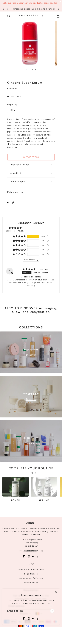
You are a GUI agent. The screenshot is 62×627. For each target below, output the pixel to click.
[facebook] (24, 618)
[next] (59, 8)
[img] (30, 269)
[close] (56, 592)
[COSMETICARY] (31, 16)
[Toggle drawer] (3, 16)
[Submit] (52, 611)
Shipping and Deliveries (31, 578)
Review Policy (31, 582)
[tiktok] (38, 618)
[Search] (8, 16)
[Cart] (58, 16)
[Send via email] (8, 202)
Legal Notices (31, 574)
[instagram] (28, 618)
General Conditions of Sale (31, 569)
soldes (53, 3)
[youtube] (33, 618)
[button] (13, 202)
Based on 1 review (15, 231)
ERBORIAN (12, 88)
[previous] (3, 8)
